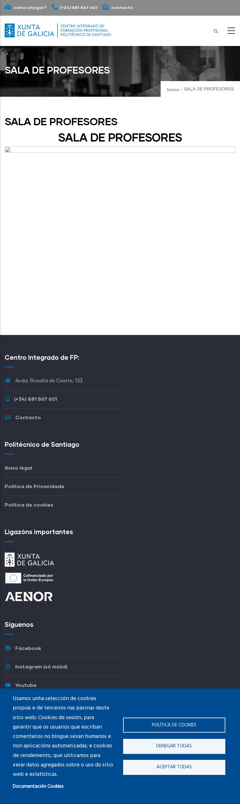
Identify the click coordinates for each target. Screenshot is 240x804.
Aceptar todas (174, 767)
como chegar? (30, 7)
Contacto (27, 417)
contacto (121, 7)
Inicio (173, 89)
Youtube (25, 685)
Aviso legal (18, 468)
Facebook (27, 648)
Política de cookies (174, 725)
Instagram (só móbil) (41, 666)
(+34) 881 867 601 (79, 7)
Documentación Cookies (38, 786)
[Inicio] (58, 29)
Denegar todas (174, 746)
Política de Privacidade (34, 486)
